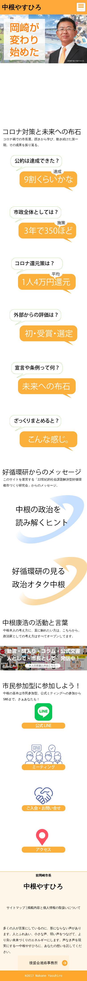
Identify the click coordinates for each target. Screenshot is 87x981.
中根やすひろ (22, 7)
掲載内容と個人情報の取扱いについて (54, 907)
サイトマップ (15, 907)
